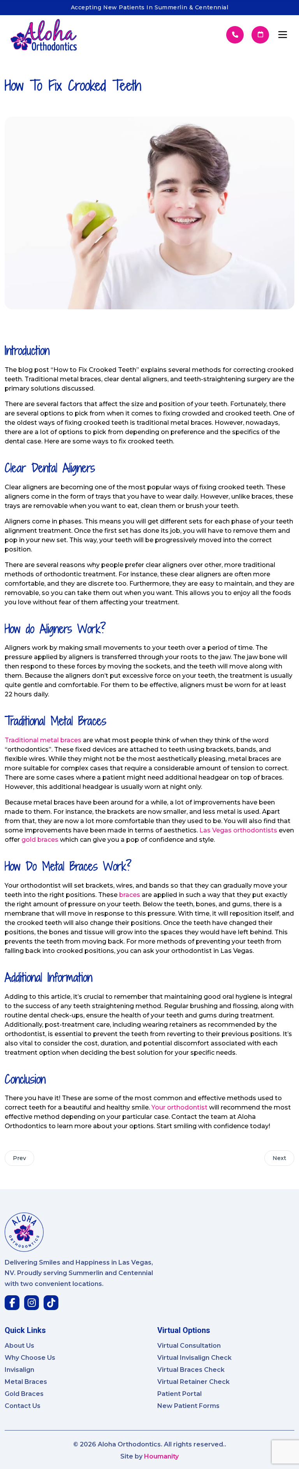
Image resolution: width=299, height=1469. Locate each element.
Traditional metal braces (43, 740)
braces (129, 894)
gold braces (39, 839)
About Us (19, 1345)
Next (279, 1158)
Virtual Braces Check (191, 1369)
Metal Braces (26, 1381)
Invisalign (19, 1369)
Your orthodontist (179, 1107)
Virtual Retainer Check (193, 1381)
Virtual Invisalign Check (194, 1357)
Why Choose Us (30, 1357)
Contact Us (22, 1406)
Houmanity (161, 1456)
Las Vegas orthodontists (238, 830)
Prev (19, 1158)
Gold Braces (24, 1393)
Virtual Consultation (189, 1345)
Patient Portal (179, 1393)
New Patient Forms (188, 1406)
